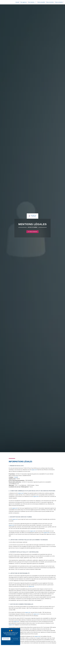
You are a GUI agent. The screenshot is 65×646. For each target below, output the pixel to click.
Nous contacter (59, 2)
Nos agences (24, 2)
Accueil (17, 2)
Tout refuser (15, 638)
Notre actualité (41, 2)
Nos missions (31, 2)
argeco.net (34, 469)
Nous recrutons (50, 2)
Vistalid (16, 477)
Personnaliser (10, 641)
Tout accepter (6, 638)
